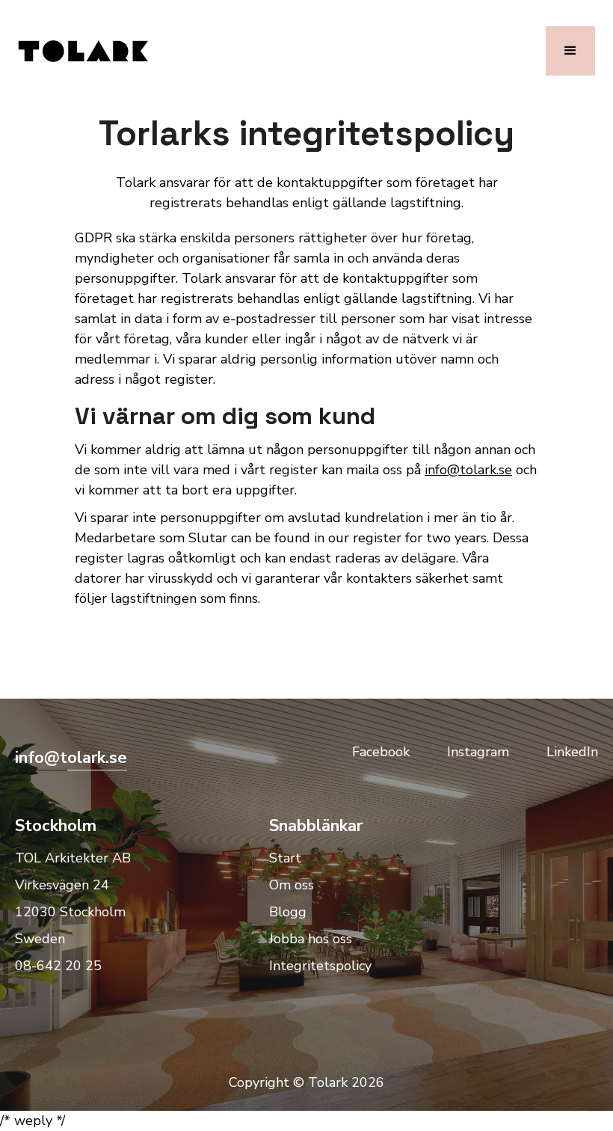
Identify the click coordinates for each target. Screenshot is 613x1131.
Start (285, 858)
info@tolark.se (468, 470)
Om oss (291, 885)
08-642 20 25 (58, 966)
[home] (83, 50)
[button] (570, 51)
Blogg (287, 912)
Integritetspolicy (320, 966)
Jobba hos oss (310, 939)
